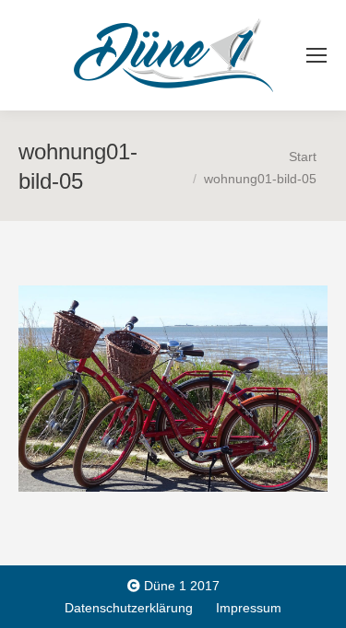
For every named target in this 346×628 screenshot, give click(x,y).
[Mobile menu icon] (316, 55)
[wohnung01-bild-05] (173, 388)
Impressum (248, 607)
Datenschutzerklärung (129, 607)
